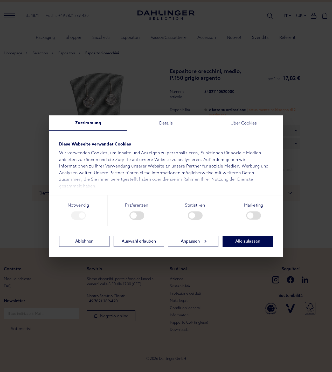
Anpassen (190, 241)
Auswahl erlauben (139, 241)
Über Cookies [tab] (244, 122)
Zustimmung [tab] (88, 123)
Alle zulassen (247, 241)
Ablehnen (84, 241)
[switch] (136, 215)
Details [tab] (166, 122)
